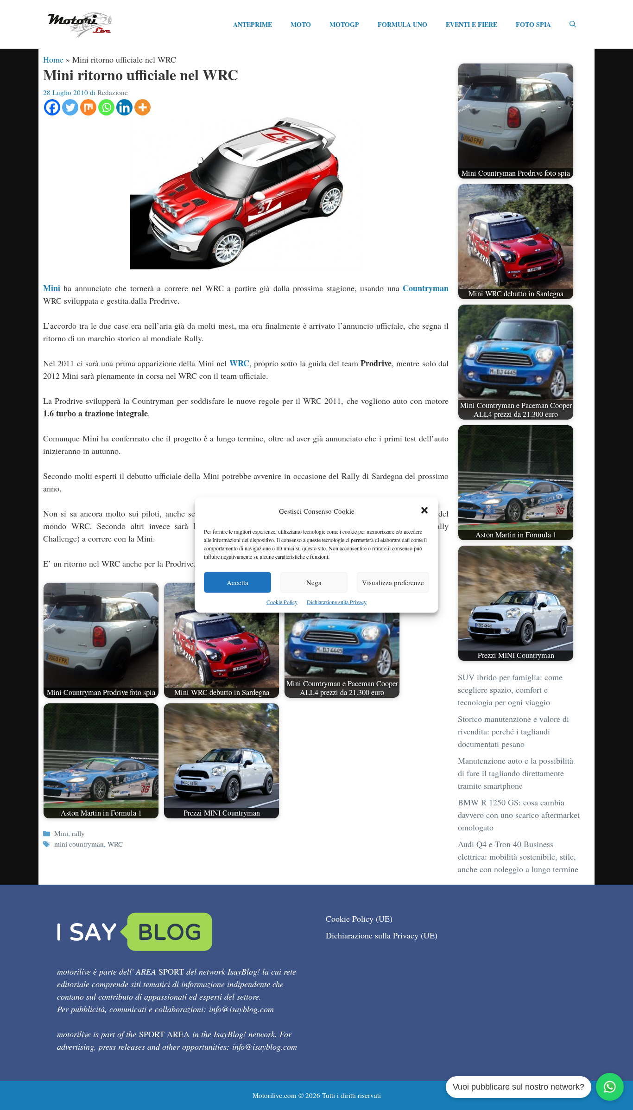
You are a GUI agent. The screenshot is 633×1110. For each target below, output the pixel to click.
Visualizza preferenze (393, 582)
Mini (51, 288)
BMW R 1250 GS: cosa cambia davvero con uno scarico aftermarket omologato (519, 815)
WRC (239, 363)
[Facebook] (52, 107)
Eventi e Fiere (471, 24)
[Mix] (88, 107)
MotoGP (344, 24)
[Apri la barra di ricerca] (572, 24)
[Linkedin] (124, 107)
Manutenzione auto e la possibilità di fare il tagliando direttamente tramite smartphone (515, 773)
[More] (142, 107)
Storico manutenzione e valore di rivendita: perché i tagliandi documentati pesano (513, 731)
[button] (424, 511)
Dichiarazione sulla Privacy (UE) (381, 935)
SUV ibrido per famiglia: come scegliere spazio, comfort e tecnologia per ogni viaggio (510, 689)
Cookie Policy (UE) (359, 918)
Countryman (426, 288)
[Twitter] (70, 107)
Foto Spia (533, 24)
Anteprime (252, 24)
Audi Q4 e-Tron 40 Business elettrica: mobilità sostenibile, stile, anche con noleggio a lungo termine (518, 856)
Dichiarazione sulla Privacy (337, 602)
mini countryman (79, 843)
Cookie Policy (282, 602)
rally (78, 833)
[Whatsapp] (106, 107)
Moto (301, 24)
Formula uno (402, 24)
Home (53, 59)
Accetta (237, 582)
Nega (314, 582)
